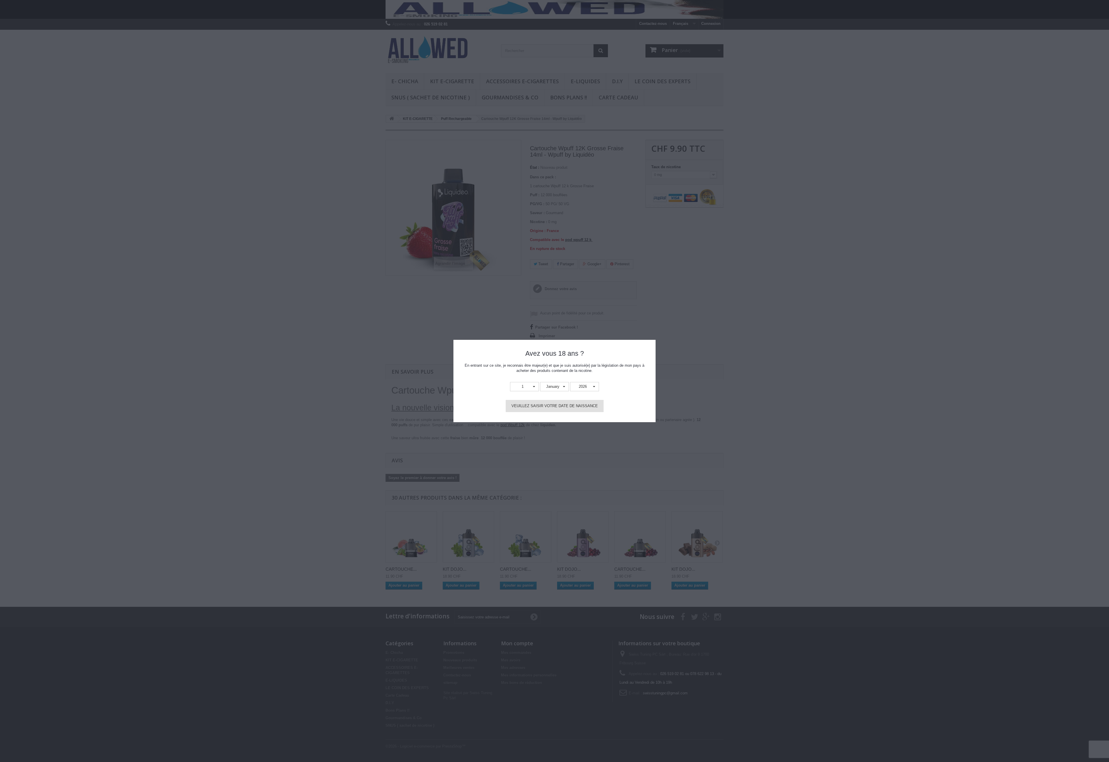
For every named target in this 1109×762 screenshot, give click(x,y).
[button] (524, 387)
